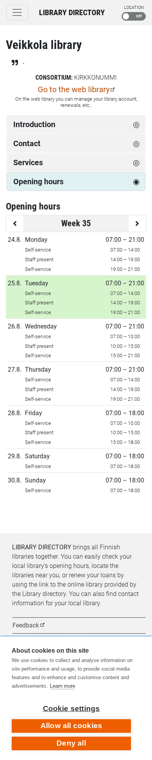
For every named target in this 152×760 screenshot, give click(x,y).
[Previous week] (14, 223)
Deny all (71, 743)
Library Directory (72, 12)
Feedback (25, 625)
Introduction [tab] (34, 124)
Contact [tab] (27, 143)
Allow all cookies (71, 726)
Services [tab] (28, 162)
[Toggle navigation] (17, 12)
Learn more (62, 686)
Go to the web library (74, 89)
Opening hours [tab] (38, 181)
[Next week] (137, 223)
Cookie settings (71, 708)
